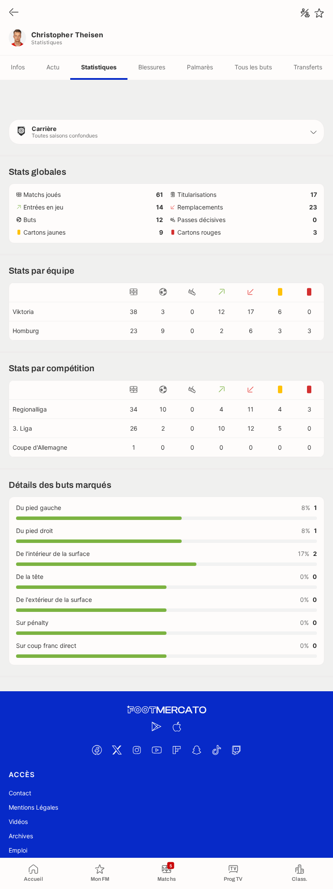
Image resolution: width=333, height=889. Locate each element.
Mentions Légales (33, 807)
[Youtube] (156, 749)
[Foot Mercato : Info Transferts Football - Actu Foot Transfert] (166, 710)
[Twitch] (236, 749)
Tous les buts (253, 67)
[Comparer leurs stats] (305, 13)
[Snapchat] (196, 749)
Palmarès (200, 67)
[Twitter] (116, 749)
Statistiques (99, 67)
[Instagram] (136, 749)
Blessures (151, 67)
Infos (18, 67)
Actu (52, 67)
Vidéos (18, 821)
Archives (21, 836)
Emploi (18, 850)
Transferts (308, 67)
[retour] (14, 13)
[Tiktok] (216, 749)
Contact (20, 793)
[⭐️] (319, 13)
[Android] (156, 726)
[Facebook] (96, 749)
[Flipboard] (176, 749)
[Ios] (176, 726)
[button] (166, 132)
